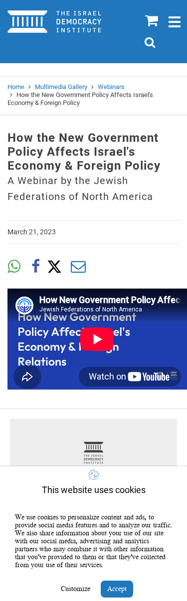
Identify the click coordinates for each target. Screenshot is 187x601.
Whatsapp (14, 267)
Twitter (57, 267)
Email (78, 267)
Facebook (35, 267)
